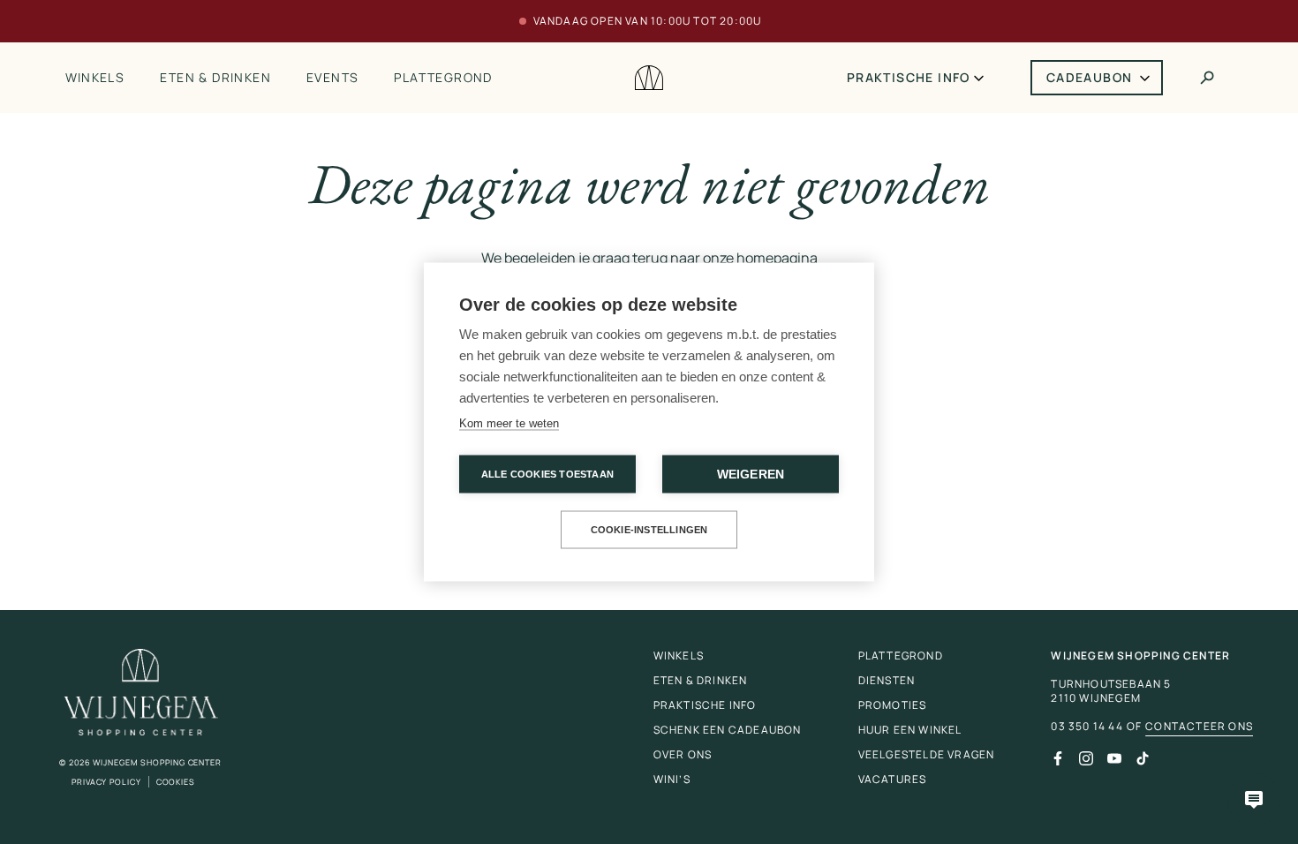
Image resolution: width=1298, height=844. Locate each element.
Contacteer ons (1199, 727)
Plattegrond (443, 77)
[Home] (649, 78)
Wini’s (672, 779)
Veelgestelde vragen (926, 754)
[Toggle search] (1207, 78)
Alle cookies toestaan (547, 474)
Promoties (892, 704)
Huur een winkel (910, 729)
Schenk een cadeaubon (727, 729)
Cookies (175, 781)
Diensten (887, 680)
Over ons (683, 754)
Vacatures (892, 779)
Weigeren (751, 474)
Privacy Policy (106, 781)
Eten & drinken (215, 77)
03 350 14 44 (1086, 727)
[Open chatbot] (1253, 799)
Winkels (95, 77)
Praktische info (908, 77)
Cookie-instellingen (649, 529)
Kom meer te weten (509, 423)
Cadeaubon (1089, 77)
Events (332, 77)
